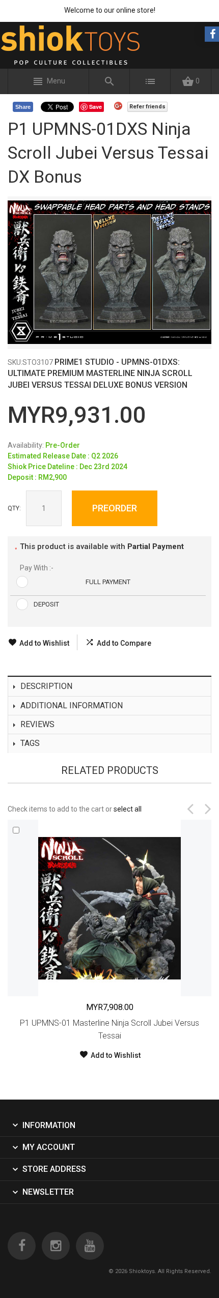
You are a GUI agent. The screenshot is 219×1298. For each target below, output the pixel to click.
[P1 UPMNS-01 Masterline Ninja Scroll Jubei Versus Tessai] (109, 908)
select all (128, 809)
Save (95, 106)
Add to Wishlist (44, 643)
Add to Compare (124, 643)
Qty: (14, 508)
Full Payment (108, 582)
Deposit (46, 604)
